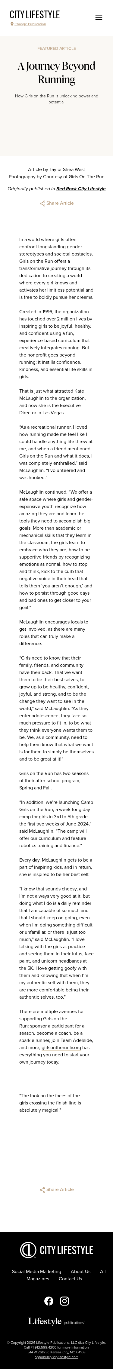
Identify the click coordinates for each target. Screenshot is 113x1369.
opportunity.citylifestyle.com (56, 1357)
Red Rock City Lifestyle (81, 189)
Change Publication (30, 24)
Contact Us (70, 1279)
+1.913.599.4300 (43, 1347)
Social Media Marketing (36, 1272)
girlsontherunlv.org (61, 1048)
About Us (80, 1272)
